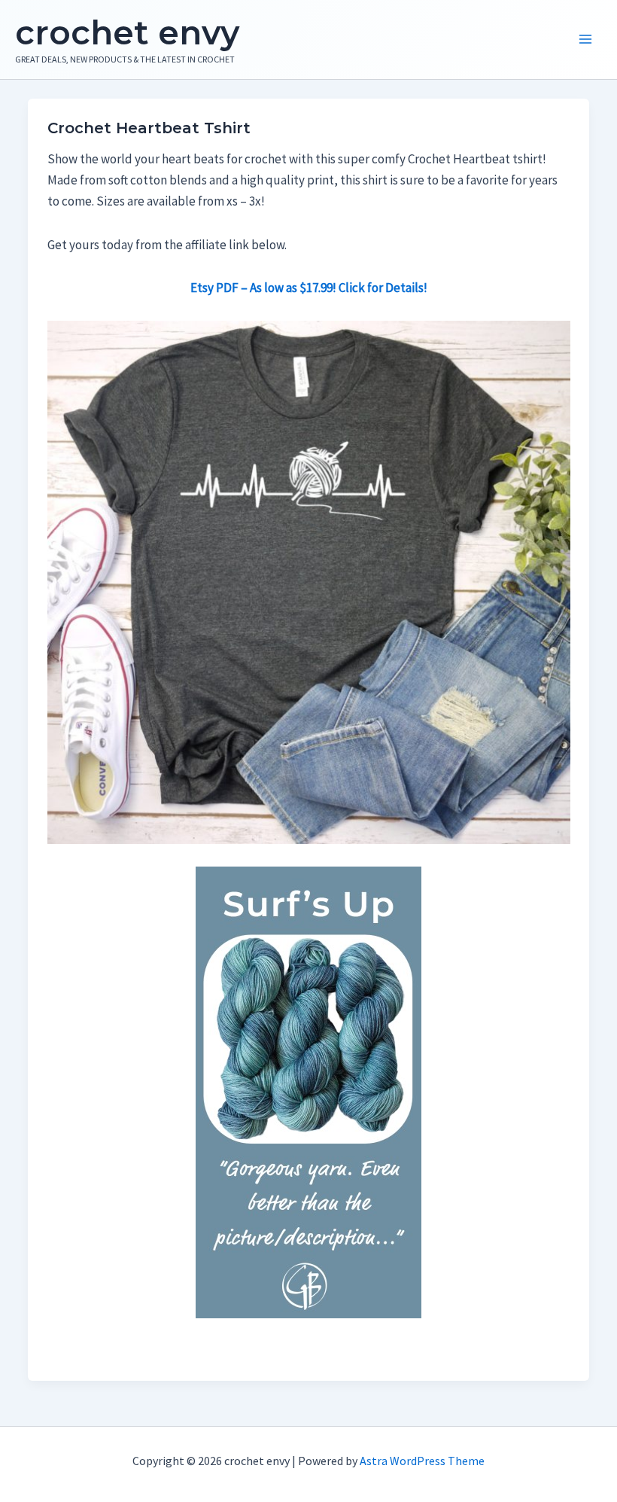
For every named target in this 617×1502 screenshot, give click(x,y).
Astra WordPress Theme (422, 1460)
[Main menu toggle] (585, 39)
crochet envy (127, 32)
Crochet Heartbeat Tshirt (149, 128)
